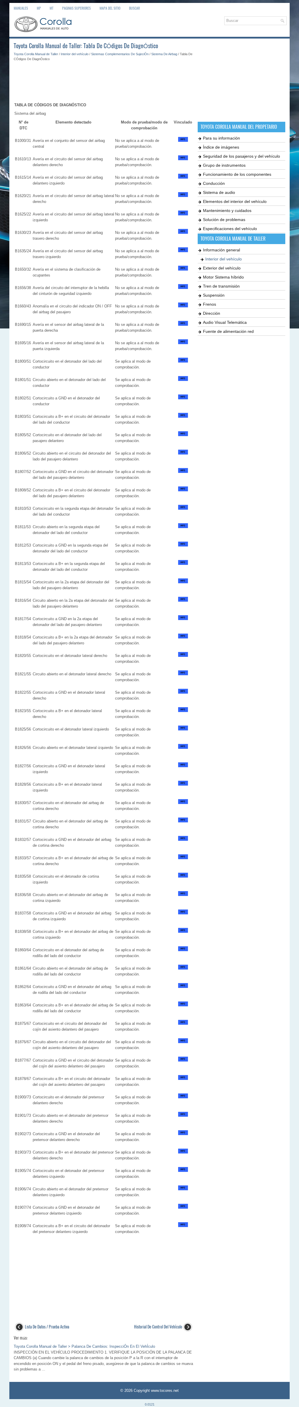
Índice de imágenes (221, 147)
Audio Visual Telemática (225, 322)
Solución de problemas (224, 219)
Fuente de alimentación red (228, 331)
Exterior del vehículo (222, 268)
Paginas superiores (76, 8)
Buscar (134, 8)
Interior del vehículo (74, 54)
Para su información (221, 138)
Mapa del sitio (110, 8)
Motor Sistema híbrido (223, 277)
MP (39, 8)
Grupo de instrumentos (224, 165)
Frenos (209, 304)
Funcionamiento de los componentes (237, 174)
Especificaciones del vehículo (230, 228)
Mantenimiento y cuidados (227, 210)
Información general (221, 250)
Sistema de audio (219, 192)
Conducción (214, 183)
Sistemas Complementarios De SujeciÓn (120, 54)
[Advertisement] (103, 78)
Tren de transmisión (221, 286)
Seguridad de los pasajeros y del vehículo (241, 156)
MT (51, 8)
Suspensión (214, 295)
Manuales (21, 8)
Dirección (211, 313)
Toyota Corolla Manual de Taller (36, 54)
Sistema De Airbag (164, 54)
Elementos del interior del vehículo (235, 201)
